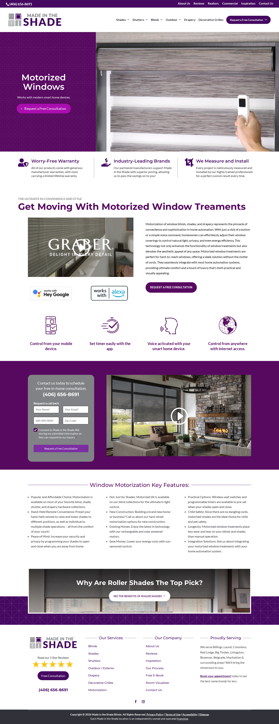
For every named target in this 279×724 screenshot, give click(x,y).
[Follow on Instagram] (143, 702)
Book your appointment (215, 676)
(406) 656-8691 (61, 394)
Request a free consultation (171, 287)
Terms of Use (172, 714)
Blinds (92, 646)
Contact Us (266, 3)
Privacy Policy (155, 714)
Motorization (97, 690)
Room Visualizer (157, 683)
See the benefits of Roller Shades (137, 596)
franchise (182, 718)
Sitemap (204, 714)
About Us (184, 3)
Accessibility (189, 714)
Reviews (199, 3)
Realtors (213, 3)
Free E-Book (155, 675)
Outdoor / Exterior (101, 668)
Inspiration (248, 3)
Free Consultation (53, 676)
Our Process (155, 668)
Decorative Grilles (100, 683)
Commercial (230, 3)
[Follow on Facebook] (136, 702)
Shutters (94, 661)
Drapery (93, 675)
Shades (93, 653)
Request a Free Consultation (45, 108)
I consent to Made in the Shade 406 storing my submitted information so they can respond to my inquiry (60, 433)
